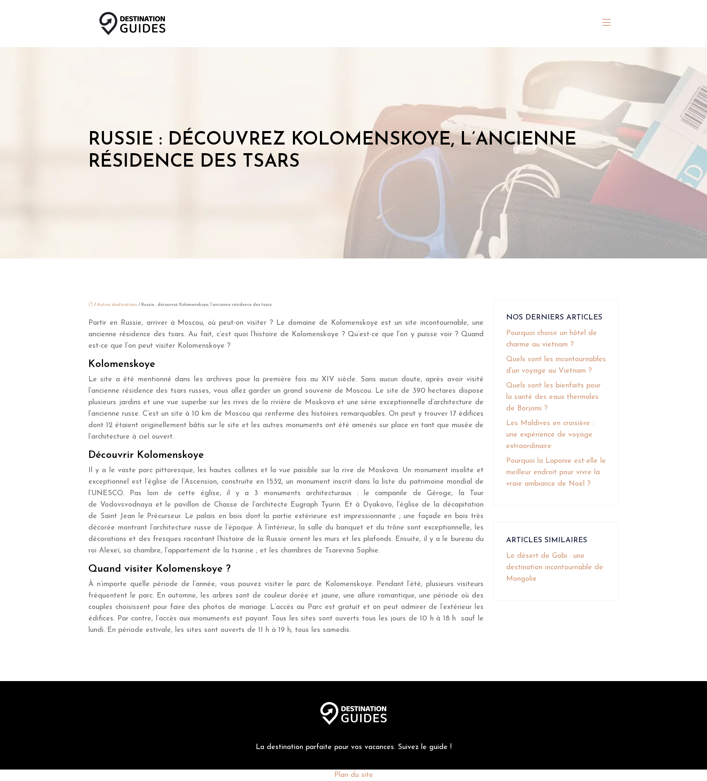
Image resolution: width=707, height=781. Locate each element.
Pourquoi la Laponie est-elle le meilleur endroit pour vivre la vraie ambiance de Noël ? (556, 472)
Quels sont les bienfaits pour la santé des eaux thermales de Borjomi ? (553, 397)
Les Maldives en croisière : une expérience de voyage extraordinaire (550, 435)
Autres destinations (117, 305)
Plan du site (353, 775)
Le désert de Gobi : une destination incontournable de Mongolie (554, 567)
